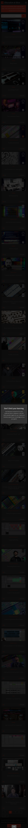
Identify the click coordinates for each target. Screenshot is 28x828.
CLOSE (14, 826)
